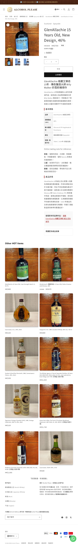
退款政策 (23, 543)
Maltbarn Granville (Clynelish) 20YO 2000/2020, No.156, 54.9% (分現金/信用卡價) (21, 468)
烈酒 (11, 16)
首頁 (6, 16)
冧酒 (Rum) (8, 496)
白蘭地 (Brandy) (10, 501)
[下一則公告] (74, 2)
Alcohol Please (15, 543)
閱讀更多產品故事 (52, 231)
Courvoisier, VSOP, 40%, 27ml (48, 467)
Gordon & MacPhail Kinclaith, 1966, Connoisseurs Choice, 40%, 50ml (19, 374)
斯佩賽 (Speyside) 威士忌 (36, 16)
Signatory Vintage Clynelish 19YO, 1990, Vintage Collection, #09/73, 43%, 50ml (19, 421)
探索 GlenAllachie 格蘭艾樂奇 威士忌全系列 (58, 219)
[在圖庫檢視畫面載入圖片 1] (9, 62)
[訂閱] (39, 517)
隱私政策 (30, 543)
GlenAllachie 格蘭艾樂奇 (52, 16)
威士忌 (16, 16)
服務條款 (37, 543)
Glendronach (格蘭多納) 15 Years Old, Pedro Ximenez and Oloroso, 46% (55, 285)
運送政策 (44, 543)
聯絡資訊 (50, 543)
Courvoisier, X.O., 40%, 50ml (13, 329)
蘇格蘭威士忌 (24, 16)
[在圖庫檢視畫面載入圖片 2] (18, 62)
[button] (4, 9)
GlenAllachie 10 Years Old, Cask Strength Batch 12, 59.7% (20, 285)
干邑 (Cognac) (9, 506)
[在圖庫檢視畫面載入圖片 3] (26, 62)
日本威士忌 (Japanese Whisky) (15, 492)
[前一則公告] (4, 2)
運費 (52, 48)
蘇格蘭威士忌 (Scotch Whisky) (15, 487)
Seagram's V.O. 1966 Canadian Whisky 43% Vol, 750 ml (56, 329)
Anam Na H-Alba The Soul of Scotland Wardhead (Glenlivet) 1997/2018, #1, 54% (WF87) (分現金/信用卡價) (56, 422)
